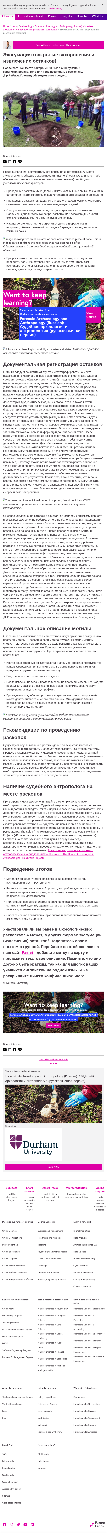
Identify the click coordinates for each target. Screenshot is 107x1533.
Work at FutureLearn (11, 1404)
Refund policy (8, 1468)
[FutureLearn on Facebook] (5, 1524)
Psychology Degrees (12, 1315)
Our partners (79, 1397)
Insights (66, 16)
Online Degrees (9, 1258)
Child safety (43, 1454)
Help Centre (43, 1461)
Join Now (53, 1167)
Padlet (27, 952)
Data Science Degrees (12, 1336)
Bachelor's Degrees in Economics (88, 1333)
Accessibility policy (11, 1488)
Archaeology (26, 26)
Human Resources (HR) (84, 1258)
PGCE (5, 1343)
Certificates (43, 1418)
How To (82, 16)
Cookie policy (8, 1475)
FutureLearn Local (30, 16)
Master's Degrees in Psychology (53, 1308)
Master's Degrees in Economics (52, 1358)
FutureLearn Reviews (47, 1404)
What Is (97, 16)
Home (6, 26)
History (14, 26)
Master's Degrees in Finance (51, 1351)
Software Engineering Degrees (16, 1350)
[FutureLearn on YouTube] (25, 1524)
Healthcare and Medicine (49, 1237)
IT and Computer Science (49, 1258)
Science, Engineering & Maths (52, 1279)
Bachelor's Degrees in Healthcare (89, 1308)
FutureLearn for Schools (84, 1424)
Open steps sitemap (11, 1502)
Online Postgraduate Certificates (17, 1279)
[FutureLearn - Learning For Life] (96, 1524)
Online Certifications (12, 1237)
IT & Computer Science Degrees (17, 1329)
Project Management (83, 1272)
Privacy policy (8, 1461)
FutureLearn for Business (84, 1411)
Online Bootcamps (11, 1251)
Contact (42, 1468)
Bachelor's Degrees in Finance (87, 1340)
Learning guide (45, 1411)
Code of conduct (10, 1481)
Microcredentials (10, 1244)
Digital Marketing (81, 1230)
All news (7, 16)
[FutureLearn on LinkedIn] (32, 1524)
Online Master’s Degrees (13, 1265)
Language (42, 1265)
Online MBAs (8, 1308)
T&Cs (4, 1454)
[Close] (102, 4)
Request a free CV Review (50, 1431)
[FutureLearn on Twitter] (18, 1524)
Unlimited (42, 1424)
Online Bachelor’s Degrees (14, 1272)
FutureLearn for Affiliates (85, 1431)
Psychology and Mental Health (52, 1251)
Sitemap (6, 1495)
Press (52, 16)
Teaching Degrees (10, 1322)
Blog (4, 1418)
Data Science (79, 1251)
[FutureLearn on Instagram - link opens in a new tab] (11, 1524)
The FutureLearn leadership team (17, 1397)
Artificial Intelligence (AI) (85, 1244)
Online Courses (9, 1230)
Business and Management (50, 1230)
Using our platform (46, 1397)
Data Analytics (80, 1237)
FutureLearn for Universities (86, 1404)
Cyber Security (80, 1265)
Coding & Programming (84, 1279)
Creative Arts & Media (48, 1272)
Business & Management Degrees (18, 1357)
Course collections (82, 1286)
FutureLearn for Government (86, 1418)
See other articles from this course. (58, 45)
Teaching (42, 1244)
